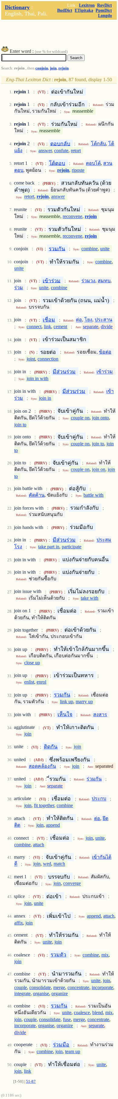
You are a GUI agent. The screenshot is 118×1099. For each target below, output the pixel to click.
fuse (67, 1019)
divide (107, 326)
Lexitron (87, 5)
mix (105, 954)
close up (32, 662)
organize (59, 993)
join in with (37, 378)
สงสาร (100, 714)
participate (71, 546)
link (47, 326)
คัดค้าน (36, 495)
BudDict (64, 10)
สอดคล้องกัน (42, 766)
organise (41, 993)
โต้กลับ (98, 143)
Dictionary (17, 7)
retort (76, 150)
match (59, 864)
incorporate (102, 987)
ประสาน (103, 319)
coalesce (82, 1012)
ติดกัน (50, 747)
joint (31, 358)
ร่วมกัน (94, 778)
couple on (80, 417)
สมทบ (104, 280)
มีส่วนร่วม (64, 372)
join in (45, 398)
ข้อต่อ (105, 351)
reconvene (72, 216)
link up (66, 701)
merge (59, 987)
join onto (100, 417)
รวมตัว (58, 955)
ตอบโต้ (93, 163)
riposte (78, 170)
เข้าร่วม (52, 280)
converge (72, 883)
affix (18, 922)
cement (60, 326)
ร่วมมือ (61, 1045)
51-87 (31, 1081)
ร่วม (18, 287)
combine (89, 248)
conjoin (41, 68)
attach (38, 844)
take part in (48, 546)
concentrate (78, 987)
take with (89, 598)
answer (45, 150)
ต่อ (79, 319)
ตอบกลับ (60, 143)
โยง (88, 319)
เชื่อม (49, 320)
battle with (93, 495)
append (53, 825)
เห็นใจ (64, 714)
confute (61, 150)
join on (98, 469)
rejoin (63, 68)
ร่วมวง (88, 280)
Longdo (105, 15)
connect (34, 326)
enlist (29, 681)
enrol (41, 681)
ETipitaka (84, 10)
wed (47, 864)
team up (72, 1051)
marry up (84, 701)
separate (90, 326)
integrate (22, 993)
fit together (44, 805)
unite (105, 248)
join (53, 68)
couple (20, 987)
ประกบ (99, 798)
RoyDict (104, 5)
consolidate (40, 987)
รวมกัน (57, 248)
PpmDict (104, 10)
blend (97, 1012)
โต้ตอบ (57, 163)
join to (20, 424)
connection (48, 358)
